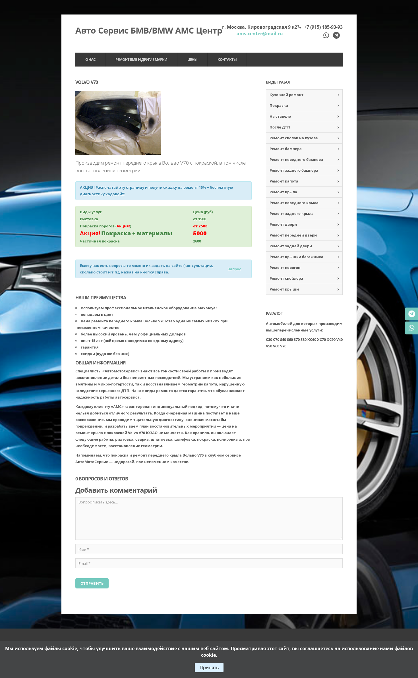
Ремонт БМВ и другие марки (141, 59)
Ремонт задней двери (291, 245)
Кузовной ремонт (286, 94)
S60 (290, 339)
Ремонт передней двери (293, 235)
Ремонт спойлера (286, 278)
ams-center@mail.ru (260, 33)
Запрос (234, 268)
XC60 (311, 339)
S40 (283, 339)
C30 (269, 339)
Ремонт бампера (286, 148)
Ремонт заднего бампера (294, 170)
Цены (192, 59)
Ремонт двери (283, 224)
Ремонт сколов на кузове (294, 137)
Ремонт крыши (284, 289)
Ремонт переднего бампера (296, 159)
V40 (339, 339)
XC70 (321, 339)
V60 (276, 346)
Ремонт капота (284, 181)
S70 (297, 339)
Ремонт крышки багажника (296, 256)
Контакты (227, 59)
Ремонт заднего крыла (292, 213)
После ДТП (280, 127)
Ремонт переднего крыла (294, 202)
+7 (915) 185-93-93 (323, 27)
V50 (269, 346)
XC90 (331, 339)
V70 (283, 346)
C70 (276, 339)
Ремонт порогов (285, 267)
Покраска (279, 105)
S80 (304, 339)
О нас (90, 59)
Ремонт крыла (283, 191)
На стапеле (280, 116)
